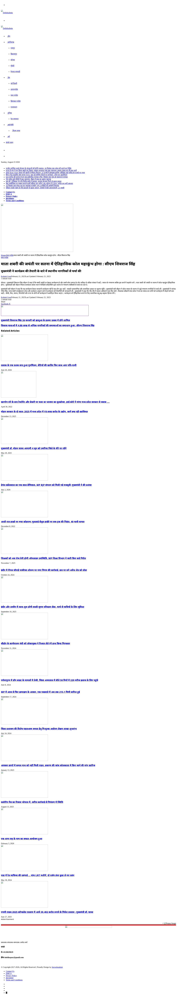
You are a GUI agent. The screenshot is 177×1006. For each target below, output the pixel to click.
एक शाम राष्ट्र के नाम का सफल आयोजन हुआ (21, 838)
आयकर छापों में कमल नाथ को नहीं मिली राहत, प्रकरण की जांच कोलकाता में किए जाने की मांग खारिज (48, 765)
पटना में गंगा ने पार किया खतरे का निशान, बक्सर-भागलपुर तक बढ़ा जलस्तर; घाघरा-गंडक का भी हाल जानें (41, 170)
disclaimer (10, 198)
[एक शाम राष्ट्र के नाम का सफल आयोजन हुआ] (24, 834)
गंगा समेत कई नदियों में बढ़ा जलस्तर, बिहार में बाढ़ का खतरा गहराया (28, 179)
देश (8, 77)
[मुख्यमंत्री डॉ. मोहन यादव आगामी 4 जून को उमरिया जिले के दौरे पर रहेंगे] (24, 443)
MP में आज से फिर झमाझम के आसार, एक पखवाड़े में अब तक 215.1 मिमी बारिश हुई (40, 691)
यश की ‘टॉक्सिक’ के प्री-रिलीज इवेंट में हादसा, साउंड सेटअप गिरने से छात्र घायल (33, 181)
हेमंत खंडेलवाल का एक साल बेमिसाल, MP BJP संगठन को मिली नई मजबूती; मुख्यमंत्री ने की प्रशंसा (46, 484)
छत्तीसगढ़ (10, 42)
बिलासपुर (14, 54)
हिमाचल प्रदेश (15, 101)
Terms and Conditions (15, 201)
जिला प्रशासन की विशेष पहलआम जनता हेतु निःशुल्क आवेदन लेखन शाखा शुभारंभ (39, 728)
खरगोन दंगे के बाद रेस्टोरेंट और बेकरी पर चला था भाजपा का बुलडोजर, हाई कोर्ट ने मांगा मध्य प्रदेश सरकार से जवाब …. (55, 401)
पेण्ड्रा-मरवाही (15, 72)
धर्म (8, 137)
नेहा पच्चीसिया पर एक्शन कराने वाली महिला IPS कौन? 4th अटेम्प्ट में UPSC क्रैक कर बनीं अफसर (39, 183)
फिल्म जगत (16, 131)
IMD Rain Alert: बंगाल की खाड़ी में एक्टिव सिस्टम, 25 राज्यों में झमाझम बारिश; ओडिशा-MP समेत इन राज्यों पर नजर (45, 173)
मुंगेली (12, 66)
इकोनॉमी (10, 125)
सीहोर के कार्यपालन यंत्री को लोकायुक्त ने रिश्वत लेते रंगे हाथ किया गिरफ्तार (35, 643)
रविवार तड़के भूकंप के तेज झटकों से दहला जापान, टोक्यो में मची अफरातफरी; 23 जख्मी (35, 188)
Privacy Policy (11, 196)
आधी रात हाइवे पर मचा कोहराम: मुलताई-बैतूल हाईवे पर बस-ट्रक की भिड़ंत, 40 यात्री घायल (42, 521)
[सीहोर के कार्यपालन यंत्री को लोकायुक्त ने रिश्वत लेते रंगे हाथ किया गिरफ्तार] (24, 639)
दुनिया (9, 113)
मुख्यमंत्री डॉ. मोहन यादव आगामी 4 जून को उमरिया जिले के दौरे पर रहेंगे (33, 448)
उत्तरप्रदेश (14, 89)
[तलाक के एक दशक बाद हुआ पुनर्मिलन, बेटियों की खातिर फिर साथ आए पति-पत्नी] (24, 360)
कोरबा (13, 60)
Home (3, 255)
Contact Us (10, 192)
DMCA (9, 194)
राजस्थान (14, 107)
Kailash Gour (6, 276)
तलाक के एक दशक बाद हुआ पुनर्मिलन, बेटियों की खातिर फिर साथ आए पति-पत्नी (38, 365)
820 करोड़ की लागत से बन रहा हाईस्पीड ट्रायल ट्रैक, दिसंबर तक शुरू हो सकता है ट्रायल (37, 177)
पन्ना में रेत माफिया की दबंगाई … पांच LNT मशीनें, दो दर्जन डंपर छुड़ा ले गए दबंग (37, 875)
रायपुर (13, 48)
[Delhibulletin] (7, 13)
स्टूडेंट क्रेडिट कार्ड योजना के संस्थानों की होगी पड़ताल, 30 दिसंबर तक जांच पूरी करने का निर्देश (38, 168)
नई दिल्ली (14, 83)
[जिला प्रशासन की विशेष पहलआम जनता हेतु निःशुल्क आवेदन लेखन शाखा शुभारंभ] (24, 724)
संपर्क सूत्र (9, 142)
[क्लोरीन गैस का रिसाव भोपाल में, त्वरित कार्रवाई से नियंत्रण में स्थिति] (24, 797)
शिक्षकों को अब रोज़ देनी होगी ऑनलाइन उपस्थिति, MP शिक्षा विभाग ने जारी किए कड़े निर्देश (43, 558)
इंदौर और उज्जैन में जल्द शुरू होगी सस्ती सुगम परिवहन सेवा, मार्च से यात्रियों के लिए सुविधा (42, 606)
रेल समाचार (15, 119)
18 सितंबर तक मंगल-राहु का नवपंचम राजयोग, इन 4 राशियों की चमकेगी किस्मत (32, 186)
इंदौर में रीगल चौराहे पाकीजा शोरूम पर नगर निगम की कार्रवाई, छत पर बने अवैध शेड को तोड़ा (44, 570)
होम (8, 36)
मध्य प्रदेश (14, 95)
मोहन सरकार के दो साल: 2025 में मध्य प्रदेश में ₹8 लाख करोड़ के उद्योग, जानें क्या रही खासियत (44, 411)
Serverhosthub (57, 967)
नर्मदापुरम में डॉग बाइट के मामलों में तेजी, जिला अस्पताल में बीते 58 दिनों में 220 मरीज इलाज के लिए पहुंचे (49, 680)
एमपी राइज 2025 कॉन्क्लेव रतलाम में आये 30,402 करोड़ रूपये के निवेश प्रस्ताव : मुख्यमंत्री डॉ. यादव (47, 911)
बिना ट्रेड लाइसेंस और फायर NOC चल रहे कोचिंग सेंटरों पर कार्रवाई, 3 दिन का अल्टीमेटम (36, 175)
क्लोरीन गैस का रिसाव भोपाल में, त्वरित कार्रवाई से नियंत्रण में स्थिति (32, 802)
